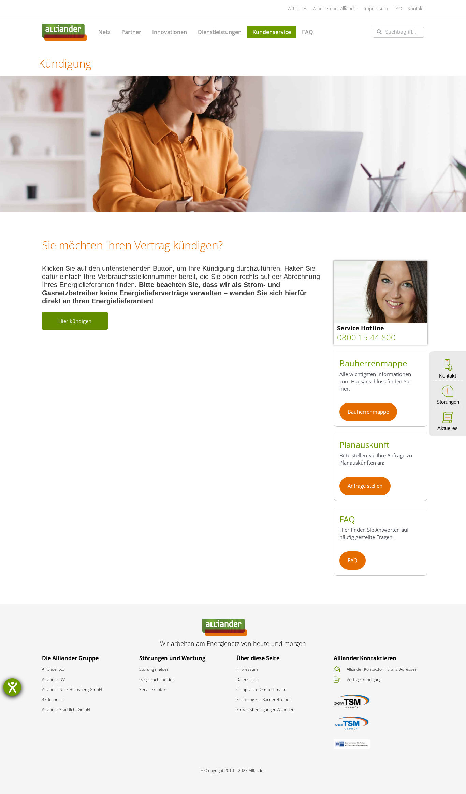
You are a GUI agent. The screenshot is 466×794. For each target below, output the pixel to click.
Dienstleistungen (220, 32)
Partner (131, 32)
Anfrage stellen (365, 485)
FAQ (307, 32)
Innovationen (169, 32)
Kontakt (447, 376)
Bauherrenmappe (368, 411)
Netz (104, 32)
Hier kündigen (74, 320)
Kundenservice (271, 32)
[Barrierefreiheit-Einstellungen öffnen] (12, 687)
